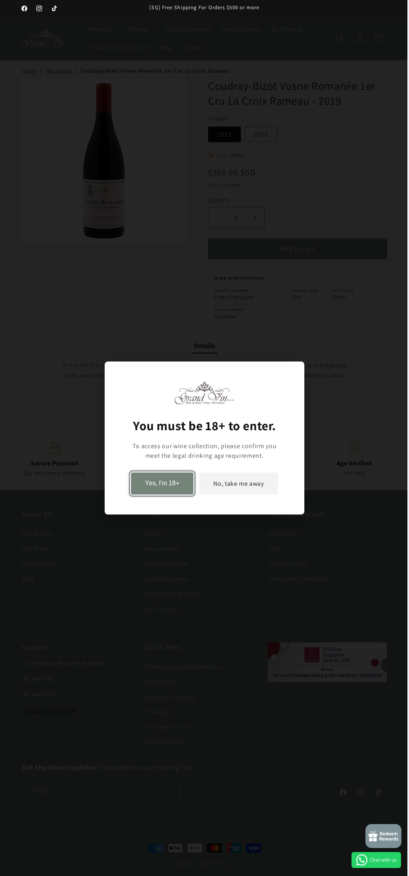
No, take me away (238, 483)
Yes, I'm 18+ (162, 483)
